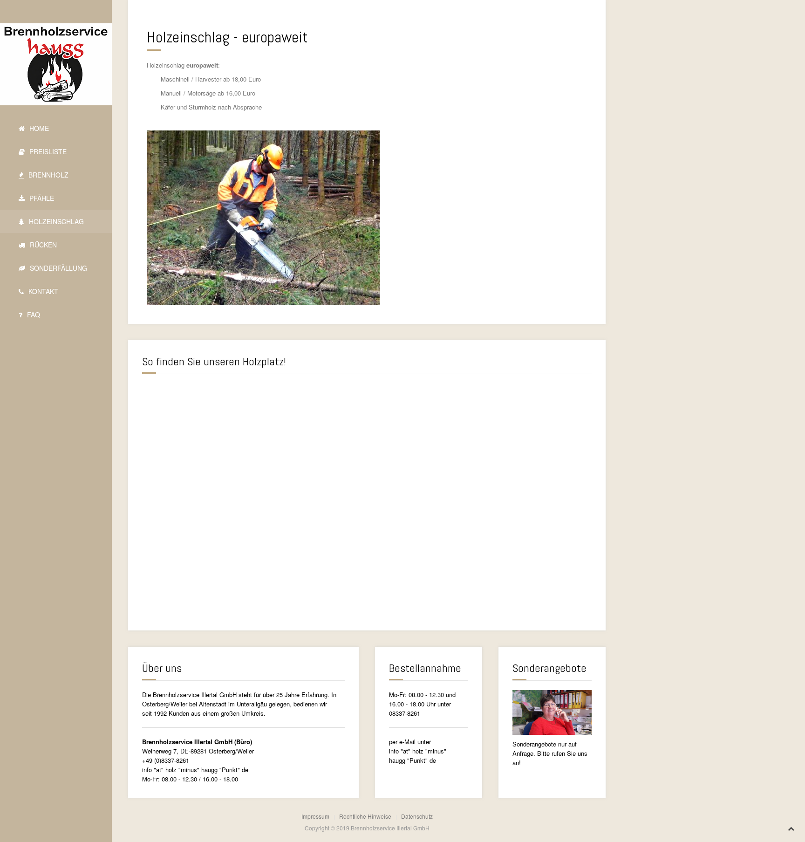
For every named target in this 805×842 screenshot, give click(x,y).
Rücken (42, 244)
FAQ (32, 314)
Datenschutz (417, 816)
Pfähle (40, 198)
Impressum (315, 816)
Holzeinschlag (55, 221)
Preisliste (47, 151)
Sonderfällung (57, 268)
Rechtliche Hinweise (365, 816)
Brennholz (47, 174)
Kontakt (42, 291)
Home (38, 128)
